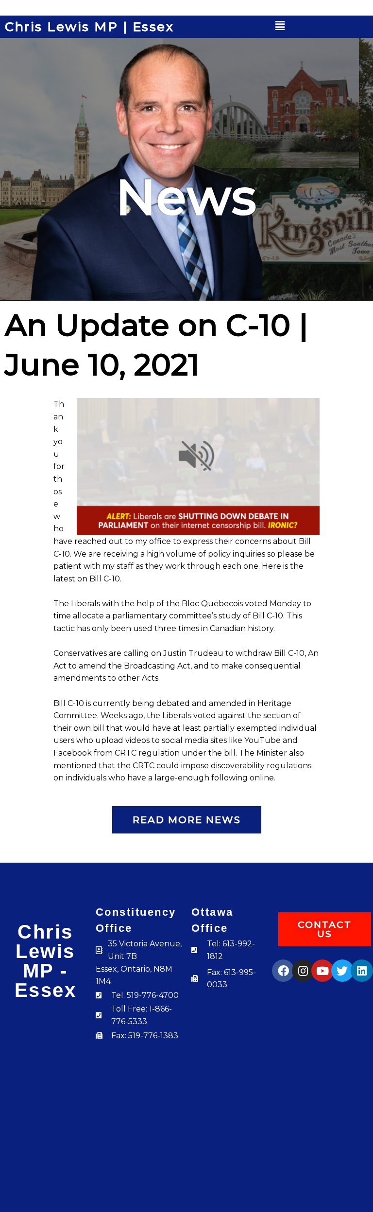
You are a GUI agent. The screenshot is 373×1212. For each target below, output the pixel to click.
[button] (280, 26)
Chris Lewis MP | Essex (89, 27)
